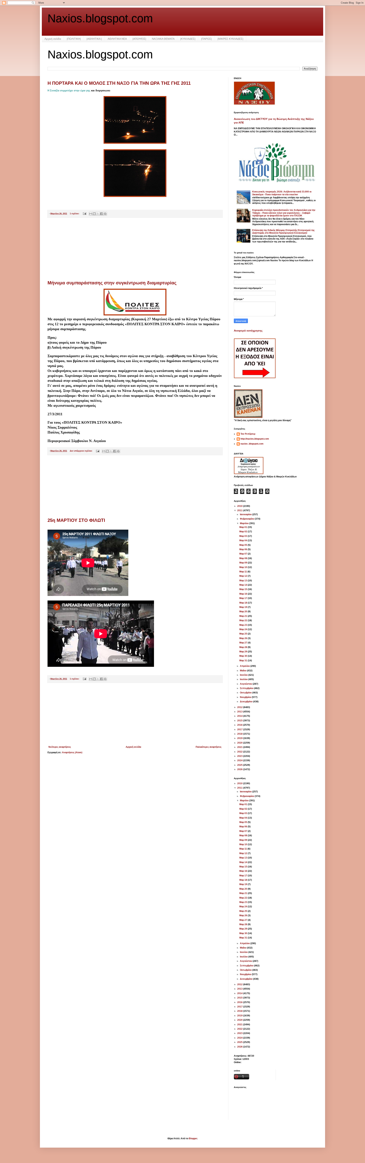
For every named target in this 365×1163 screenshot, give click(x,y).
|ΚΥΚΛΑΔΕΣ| (187, 38)
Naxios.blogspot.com (100, 18)
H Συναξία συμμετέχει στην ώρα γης (69, 90)
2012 (240, 707)
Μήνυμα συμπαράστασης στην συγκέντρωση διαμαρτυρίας (112, 282)
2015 (240, 720)
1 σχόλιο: (75, 213)
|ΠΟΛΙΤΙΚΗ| (74, 38)
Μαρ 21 (243, 616)
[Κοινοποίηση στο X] (98, 214)
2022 (240, 751)
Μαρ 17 (243, 598)
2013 (240, 711)
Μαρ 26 (243, 638)
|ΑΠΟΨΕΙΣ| (139, 38)
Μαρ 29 (243, 651)
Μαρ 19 (243, 607)
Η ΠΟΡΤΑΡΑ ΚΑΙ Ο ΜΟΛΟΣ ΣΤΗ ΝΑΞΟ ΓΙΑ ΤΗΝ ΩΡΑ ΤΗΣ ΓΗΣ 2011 (119, 83)
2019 (240, 738)
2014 (240, 716)
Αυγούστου (246, 684)
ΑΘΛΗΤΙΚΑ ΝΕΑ (117, 38)
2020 (240, 742)
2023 (240, 756)
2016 (240, 725)
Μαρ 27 (243, 642)
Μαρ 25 (243, 633)
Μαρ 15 (243, 589)
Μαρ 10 (243, 567)
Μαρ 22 (243, 620)
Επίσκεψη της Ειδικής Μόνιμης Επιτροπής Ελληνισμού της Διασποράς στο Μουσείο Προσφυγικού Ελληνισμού (283, 231)
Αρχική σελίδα (52, 38)
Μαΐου (243, 670)
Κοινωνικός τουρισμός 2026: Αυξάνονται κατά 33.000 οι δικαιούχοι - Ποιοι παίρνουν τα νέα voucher (281, 193)
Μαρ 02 (243, 531)
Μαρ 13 (243, 580)
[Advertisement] (135, 249)
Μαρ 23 (243, 625)
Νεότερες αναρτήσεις (59, 747)
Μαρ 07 (243, 553)
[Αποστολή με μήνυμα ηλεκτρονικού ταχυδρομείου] (91, 214)
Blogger (193, 1138)
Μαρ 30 (243, 656)
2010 (240, 506)
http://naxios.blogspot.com (254, 439)
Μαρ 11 (243, 571)
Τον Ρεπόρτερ (247, 434)
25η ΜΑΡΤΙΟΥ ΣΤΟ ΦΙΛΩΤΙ (76, 520)
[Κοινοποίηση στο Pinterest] (105, 214)
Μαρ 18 (243, 602)
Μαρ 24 (243, 629)
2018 (240, 734)
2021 (240, 747)
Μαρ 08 (243, 558)
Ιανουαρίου (246, 514)
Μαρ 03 (243, 536)
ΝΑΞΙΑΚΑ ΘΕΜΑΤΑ (163, 38)
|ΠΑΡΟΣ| (206, 38)
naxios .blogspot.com (251, 443)
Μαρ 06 (243, 549)
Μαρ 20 (243, 611)
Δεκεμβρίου (246, 701)
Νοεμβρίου (246, 697)
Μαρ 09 (243, 562)
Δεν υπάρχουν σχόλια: (81, 451)
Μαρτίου (244, 523)
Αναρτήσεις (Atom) (72, 752)
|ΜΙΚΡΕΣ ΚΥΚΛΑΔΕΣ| (230, 38)
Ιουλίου (244, 679)
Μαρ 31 (243, 660)
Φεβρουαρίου (247, 518)
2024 (240, 760)
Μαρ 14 (243, 585)
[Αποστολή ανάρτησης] (84, 213)
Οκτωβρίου (246, 692)
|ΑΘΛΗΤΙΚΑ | (94, 38)
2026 (240, 769)
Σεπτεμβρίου (247, 688)
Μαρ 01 (243, 527)
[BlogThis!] (94, 214)
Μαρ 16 (243, 594)
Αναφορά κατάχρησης (248, 330)
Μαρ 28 (243, 647)
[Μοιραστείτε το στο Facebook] (101, 214)
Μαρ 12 (243, 576)
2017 (240, 729)
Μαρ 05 (243, 545)
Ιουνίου (244, 675)
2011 (240, 510)
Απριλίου (245, 666)
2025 (240, 765)
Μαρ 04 (243, 540)
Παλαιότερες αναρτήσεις (208, 747)
